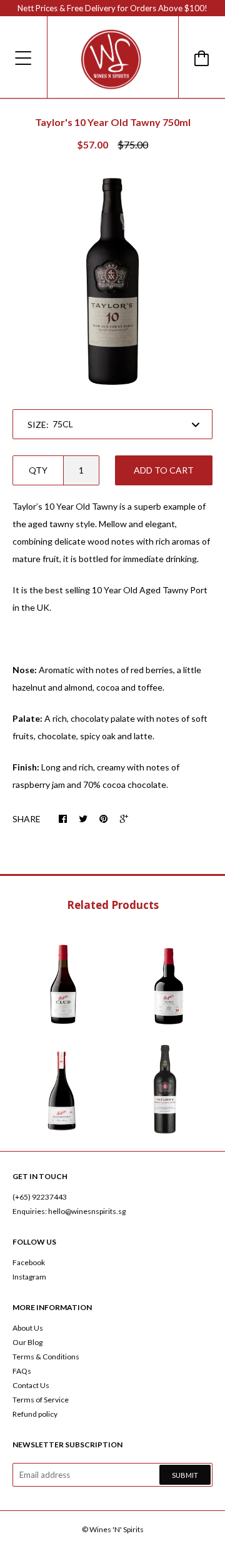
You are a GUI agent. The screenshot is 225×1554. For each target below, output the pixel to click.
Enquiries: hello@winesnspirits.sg (69, 1211)
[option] (112, 281)
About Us (27, 1328)
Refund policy (35, 1414)
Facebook (28, 1262)
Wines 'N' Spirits (116, 1529)
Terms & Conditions (45, 1356)
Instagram (29, 1276)
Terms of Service (40, 1399)
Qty (38, 470)
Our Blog (27, 1342)
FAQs (21, 1371)
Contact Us (30, 1385)
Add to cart (164, 470)
